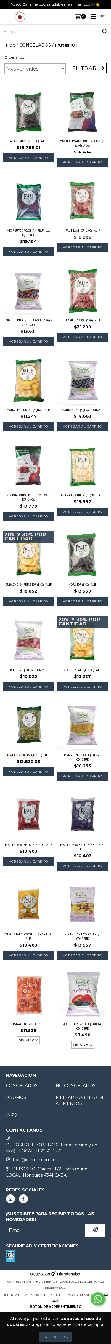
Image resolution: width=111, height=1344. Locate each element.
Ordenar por (15, 57)
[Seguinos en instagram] (10, 1198)
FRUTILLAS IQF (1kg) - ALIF (82, 230)
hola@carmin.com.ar (34, 1159)
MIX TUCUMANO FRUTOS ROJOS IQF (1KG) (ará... (82, 143)
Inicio (9, 45)
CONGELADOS (35, 45)
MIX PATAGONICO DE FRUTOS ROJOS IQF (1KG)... (28, 497)
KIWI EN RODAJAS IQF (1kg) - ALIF (28, 755)
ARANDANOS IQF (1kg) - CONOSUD (82, 409)
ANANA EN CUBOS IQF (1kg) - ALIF (82, 495)
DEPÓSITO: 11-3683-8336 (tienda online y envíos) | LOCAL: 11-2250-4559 (52, 1147)
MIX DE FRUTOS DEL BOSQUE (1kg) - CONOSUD (29, 322)
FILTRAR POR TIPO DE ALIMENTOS (80, 1100)
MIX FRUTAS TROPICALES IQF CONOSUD (82, 936)
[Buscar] (105, 31)
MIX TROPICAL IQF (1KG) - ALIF (82, 670)
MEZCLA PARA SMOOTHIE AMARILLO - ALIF (28, 936)
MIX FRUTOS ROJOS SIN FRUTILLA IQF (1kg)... (28, 232)
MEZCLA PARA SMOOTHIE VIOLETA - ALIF (82, 846)
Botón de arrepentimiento (55, 1307)
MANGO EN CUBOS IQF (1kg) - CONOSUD (82, 757)
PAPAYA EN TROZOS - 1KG (28, 1024)
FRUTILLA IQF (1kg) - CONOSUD (28, 670)
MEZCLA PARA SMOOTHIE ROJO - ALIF (28, 844)
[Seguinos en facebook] (23, 1198)
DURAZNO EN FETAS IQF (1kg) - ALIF (28, 584)
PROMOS (16, 1097)
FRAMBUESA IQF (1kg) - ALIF (83, 320)
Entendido (55, 1337)
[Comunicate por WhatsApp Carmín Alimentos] (98, 1298)
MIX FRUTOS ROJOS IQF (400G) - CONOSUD (82, 1026)
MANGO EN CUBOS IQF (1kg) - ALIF (28, 409)
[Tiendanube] (55, 1276)
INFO (11, 1115)
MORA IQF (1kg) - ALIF (82, 584)
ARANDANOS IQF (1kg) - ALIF (28, 141)
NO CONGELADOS (76, 1085)
